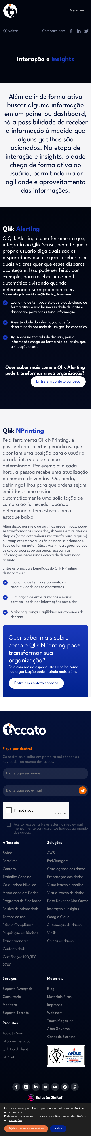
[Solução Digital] (45, 1097)
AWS (51, 853)
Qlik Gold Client (15, 1049)
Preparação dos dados (65, 877)
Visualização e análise (65, 885)
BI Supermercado (16, 1041)
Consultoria (12, 997)
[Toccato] (10, 11)
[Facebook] (16, 1087)
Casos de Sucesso (61, 1037)
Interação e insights (63, 909)
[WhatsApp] (75, 1087)
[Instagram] (26, 1087)
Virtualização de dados (65, 893)
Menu (74, 10)
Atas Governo (58, 1029)
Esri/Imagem (57, 861)
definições (15, 1120)
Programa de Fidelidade (22, 901)
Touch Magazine (60, 1021)
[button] (71, 31)
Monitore (10, 1005)
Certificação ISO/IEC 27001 (19, 961)
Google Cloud (58, 917)
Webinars (54, 1013)
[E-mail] (55, 1087)
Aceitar (58, 1128)
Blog (51, 989)
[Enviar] (83, 790)
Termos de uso (14, 917)
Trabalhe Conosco (17, 877)
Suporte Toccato (16, 1013)
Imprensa (55, 1005)
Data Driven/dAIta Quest (67, 901)
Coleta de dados (60, 941)
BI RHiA (9, 1057)
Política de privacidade (21, 909)
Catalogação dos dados (66, 869)
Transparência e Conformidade (16, 945)
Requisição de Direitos (20, 933)
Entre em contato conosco (58, 381)
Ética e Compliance (18, 925)
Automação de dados (64, 925)
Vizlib (51, 933)
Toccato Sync (13, 1033)
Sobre (7, 853)
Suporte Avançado (18, 989)
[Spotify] (65, 1087)
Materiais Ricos (59, 997)
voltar (13, 31)
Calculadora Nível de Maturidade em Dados (20, 889)
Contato (9, 869)
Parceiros (10, 861)
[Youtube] (45, 1087)
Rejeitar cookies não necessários (26, 1128)
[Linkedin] (36, 1087)
